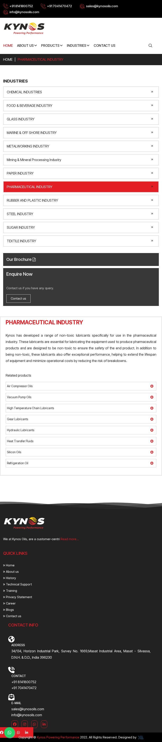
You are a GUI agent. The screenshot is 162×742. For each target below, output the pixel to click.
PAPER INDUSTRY (20, 173)
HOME (8, 45)
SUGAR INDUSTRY (21, 227)
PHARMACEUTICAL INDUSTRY (29, 187)
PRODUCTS (50, 45)
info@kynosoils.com (24, 12)
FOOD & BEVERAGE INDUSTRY (29, 105)
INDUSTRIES (76, 45)
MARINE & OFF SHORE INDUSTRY (32, 133)
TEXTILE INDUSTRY (21, 241)
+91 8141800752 (21, 6)
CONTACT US (104, 45)
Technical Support (18, 584)
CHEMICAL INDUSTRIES (24, 92)
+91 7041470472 (59, 6)
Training (11, 591)
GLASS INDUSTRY (20, 119)
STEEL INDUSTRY (20, 214)
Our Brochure (19, 259)
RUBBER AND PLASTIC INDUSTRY (32, 200)
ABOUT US (25, 45)
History (10, 578)
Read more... (70, 539)
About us (12, 572)
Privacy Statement (18, 597)
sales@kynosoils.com (102, 6)
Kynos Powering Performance (58, 737)
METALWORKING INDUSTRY (28, 146)
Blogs (9, 610)
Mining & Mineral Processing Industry (34, 160)
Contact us (18, 298)
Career (10, 603)
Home (7, 59)
